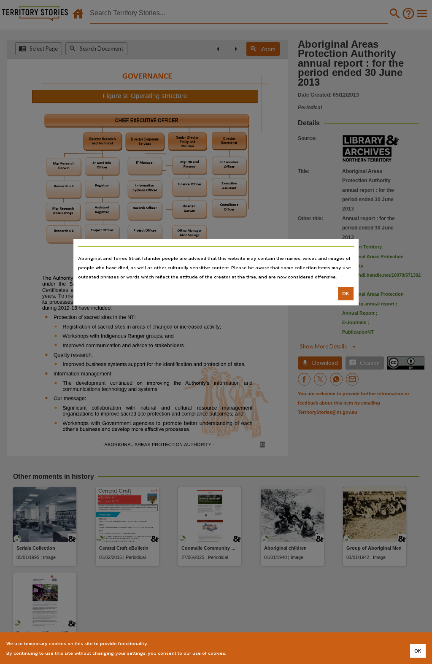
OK (345, 293)
